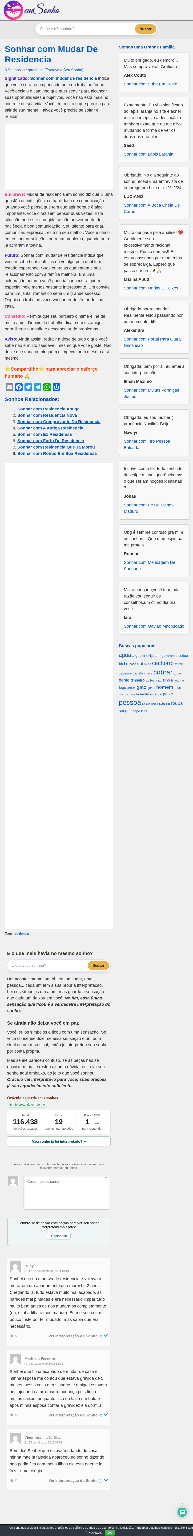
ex (147, 680)
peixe (168, 694)
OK (110, 1532)
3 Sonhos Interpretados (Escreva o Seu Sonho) (44, 70)
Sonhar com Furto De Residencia (50, 440)
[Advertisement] (59, 156)
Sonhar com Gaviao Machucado (154, 626)
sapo (136, 711)
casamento (125, 673)
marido (124, 694)
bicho (123, 664)
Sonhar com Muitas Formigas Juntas (151, 393)
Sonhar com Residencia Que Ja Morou (56, 447)
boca (132, 664)
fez (160, 680)
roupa (177, 703)
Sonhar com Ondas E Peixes (151, 288)
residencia (21, 933)
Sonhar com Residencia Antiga (48, 409)
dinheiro (138, 680)
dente (124, 680)
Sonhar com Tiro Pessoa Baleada (147, 444)
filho (166, 680)
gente (151, 688)
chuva (148, 673)
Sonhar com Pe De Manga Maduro (149, 508)
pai (160, 694)
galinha (131, 687)
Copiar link (59, 1236)
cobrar (162, 672)
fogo (122, 688)
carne (179, 664)
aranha (172, 656)
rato (162, 704)
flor (183, 680)
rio (168, 704)
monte (134, 694)
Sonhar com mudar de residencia (63, 78)
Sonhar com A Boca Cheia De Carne (152, 208)
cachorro (163, 663)
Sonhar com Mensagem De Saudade (149, 565)
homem (164, 687)
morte (144, 694)
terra (144, 711)
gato (141, 687)
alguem (138, 655)
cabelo (144, 663)
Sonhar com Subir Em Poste (150, 84)
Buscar (146, 29)
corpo (177, 673)
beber (183, 655)
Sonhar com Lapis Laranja (148, 154)
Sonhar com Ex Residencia (44, 434)
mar (177, 687)
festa (153, 680)
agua (125, 655)
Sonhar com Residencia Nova (47, 415)
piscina (146, 703)
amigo (160, 655)
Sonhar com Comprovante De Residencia (59, 421)
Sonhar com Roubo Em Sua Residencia (57, 453)
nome (153, 694)
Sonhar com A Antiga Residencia (50, 428)
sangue (125, 711)
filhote (175, 680)
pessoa (130, 702)
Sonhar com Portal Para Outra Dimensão (152, 342)
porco (154, 703)
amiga (150, 656)
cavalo (138, 673)
